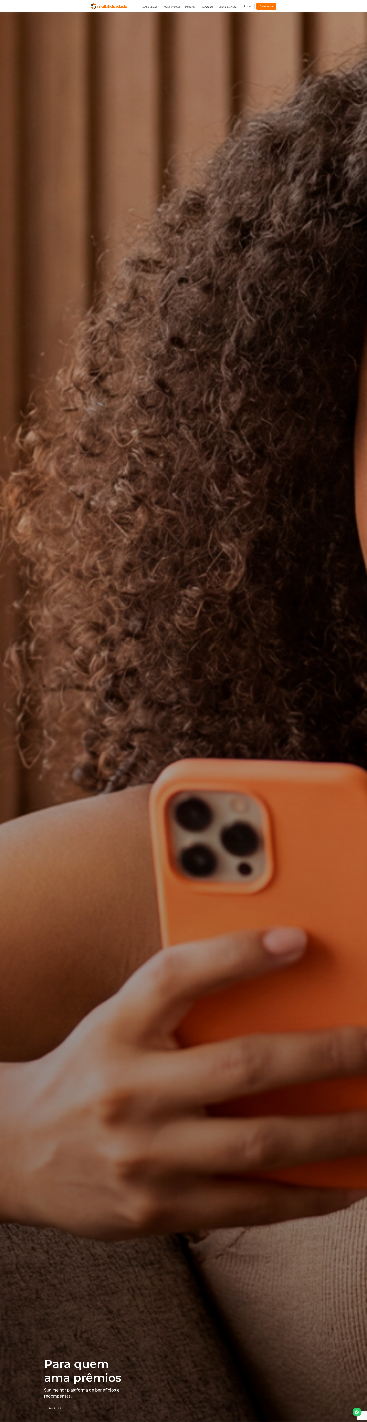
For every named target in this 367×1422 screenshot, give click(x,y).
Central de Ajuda (227, 6)
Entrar (247, 6)
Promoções (207, 6)
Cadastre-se (266, 6)
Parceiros (190, 6)
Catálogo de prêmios (60, 1408)
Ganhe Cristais (149, 6)
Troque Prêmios (171, 6)
